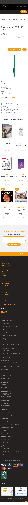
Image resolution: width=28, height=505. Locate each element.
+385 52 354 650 (5, 292)
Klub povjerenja (4, 270)
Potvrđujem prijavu (14, 244)
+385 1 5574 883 (5, 394)
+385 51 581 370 (5, 385)
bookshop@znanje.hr (6, 324)
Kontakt (3, 261)
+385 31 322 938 (5, 412)
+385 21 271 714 (5, 359)
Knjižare (3, 2)
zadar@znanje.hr (5, 378)
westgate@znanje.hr (6, 405)
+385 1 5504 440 (5, 285)
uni (21, 141)
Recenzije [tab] (14, 97)
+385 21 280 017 (5, 439)
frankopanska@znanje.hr (7, 396)
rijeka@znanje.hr (5, 342)
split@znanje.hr (5, 360)
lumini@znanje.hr (5, 369)
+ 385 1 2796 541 (5, 457)
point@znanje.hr (5, 449)
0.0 (26, 37)
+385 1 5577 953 (5, 294)
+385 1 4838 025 (5, 430)
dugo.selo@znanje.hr (6, 431)
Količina (4, 41)
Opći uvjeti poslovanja (6, 265)
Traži (23, 11)
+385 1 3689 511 (5, 302)
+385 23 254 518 (5, 289)
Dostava (3, 273)
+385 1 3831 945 (5, 448)
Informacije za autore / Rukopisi (8, 304)
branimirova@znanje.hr (7, 458)
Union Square (21, 174)
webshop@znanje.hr (5, 281)
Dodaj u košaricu (14, 49)
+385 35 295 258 (5, 290)
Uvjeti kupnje (4, 271)
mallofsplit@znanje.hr (6, 440)
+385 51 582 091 (5, 287)
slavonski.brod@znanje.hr (7, 351)
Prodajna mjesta (5, 263)
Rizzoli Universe (7, 207)
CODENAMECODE (23, 501)
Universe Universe (7, 141)
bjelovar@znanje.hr (6, 423)
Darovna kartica (4, 275)
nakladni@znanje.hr (5, 300)
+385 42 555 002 (5, 368)
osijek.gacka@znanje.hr (7, 414)
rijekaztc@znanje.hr (6, 387)
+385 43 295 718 (5, 283)
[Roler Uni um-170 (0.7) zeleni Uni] (2, 93)
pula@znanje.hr (5, 333)
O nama (3, 260)
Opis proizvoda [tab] (5, 97)
